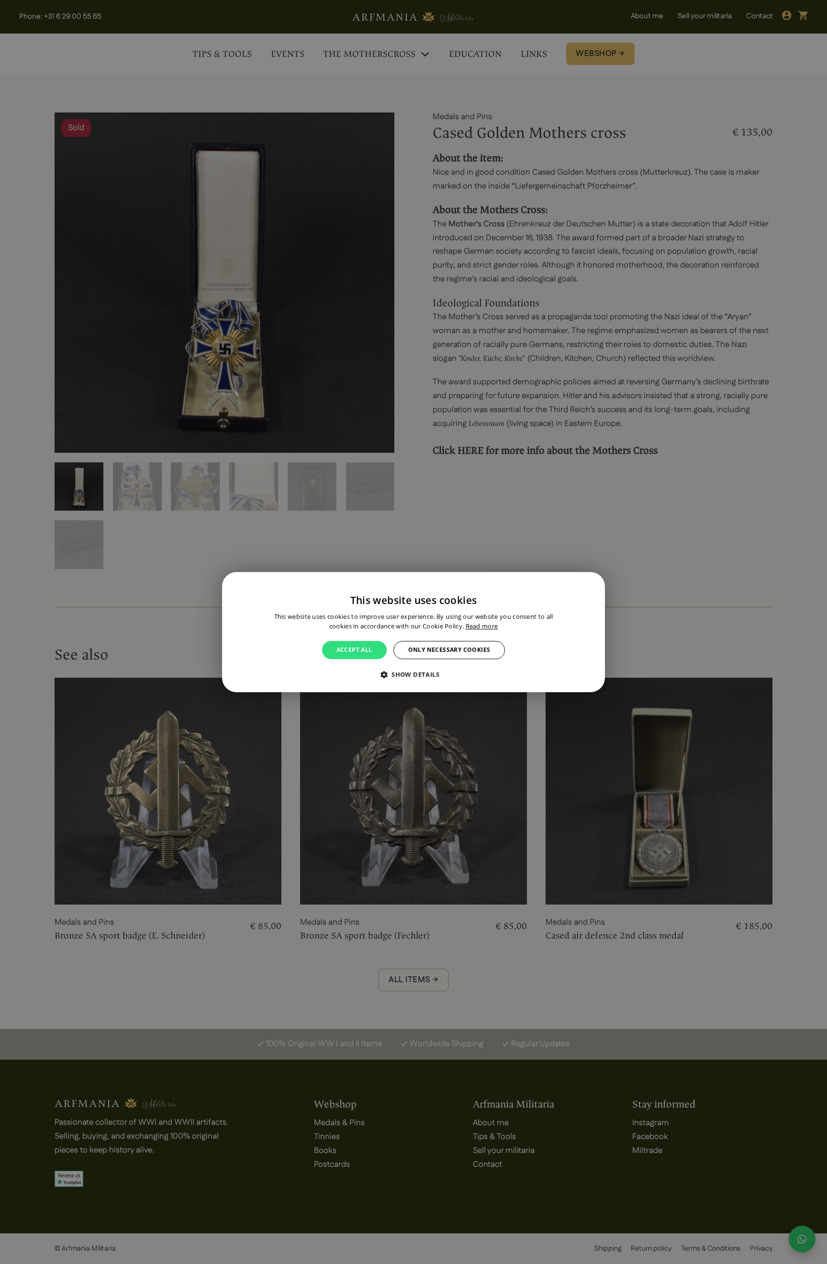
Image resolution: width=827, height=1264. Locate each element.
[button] (413, 674)
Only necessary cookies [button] (449, 650)
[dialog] (413, 632)
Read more (482, 626)
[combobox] (593, 584)
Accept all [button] (354, 650)
